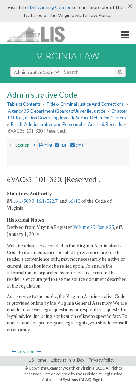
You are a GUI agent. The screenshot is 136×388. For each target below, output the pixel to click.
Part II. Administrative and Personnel (46, 124)
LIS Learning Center (49, 7)
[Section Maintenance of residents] (33, 145)
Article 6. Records (105, 124)
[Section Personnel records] (11, 145)
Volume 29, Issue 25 (93, 227)
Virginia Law (68, 56)
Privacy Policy (101, 360)
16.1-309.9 (23, 201)
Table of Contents (24, 104)
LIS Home (37, 360)
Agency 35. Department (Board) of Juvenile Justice (56, 111)
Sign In (99, 379)
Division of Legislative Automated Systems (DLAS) (82, 377)
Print (47, 145)
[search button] (120, 72)
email (80, 145)
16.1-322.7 (46, 201)
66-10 (74, 201)
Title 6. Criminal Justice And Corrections (85, 104)
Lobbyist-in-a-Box (67, 360)
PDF (63, 145)
